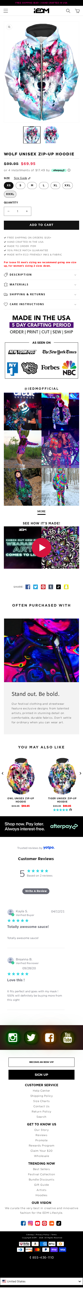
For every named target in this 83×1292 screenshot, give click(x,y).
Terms (54, 1234)
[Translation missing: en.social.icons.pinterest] (44, 586)
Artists (41, 1189)
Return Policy (41, 1111)
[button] (7, 10)
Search (41, 1116)
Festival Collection (41, 1174)
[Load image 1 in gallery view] (31, 134)
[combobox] (41, 1281)
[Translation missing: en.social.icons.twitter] (36, 586)
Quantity (11, 203)
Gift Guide (41, 1184)
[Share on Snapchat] (66, 586)
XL (55, 185)
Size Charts (41, 1101)
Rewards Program (41, 1145)
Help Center (41, 1090)
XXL (67, 185)
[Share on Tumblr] (51, 586)
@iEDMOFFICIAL (41, 388)
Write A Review (36, 891)
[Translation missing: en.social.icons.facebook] (28, 586)
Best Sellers (41, 1169)
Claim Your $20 (41, 1150)
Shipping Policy (41, 1095)
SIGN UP (41, 1075)
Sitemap (30, 1234)
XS (9, 185)
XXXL (10, 194)
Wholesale (41, 1155)
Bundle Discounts (41, 1179)
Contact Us (41, 1106)
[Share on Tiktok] (59, 586)
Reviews (41, 1135)
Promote (41, 1140)
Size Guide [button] (20, 178)
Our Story (41, 1129)
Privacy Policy (42, 1234)
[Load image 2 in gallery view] (50, 134)
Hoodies (41, 1195)
